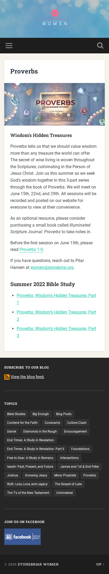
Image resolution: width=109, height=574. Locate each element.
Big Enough (41, 414)
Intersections (69, 458)
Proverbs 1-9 (31, 249)
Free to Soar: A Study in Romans (30, 458)
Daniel (11, 431)
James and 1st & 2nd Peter (79, 467)
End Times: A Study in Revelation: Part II (35, 449)
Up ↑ (100, 564)
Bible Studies (16, 414)
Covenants (52, 423)
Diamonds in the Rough (40, 431)
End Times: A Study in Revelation (30, 440)
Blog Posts (63, 414)
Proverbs (89, 475)
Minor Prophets (65, 475)
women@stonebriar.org (52, 267)
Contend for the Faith (22, 423)
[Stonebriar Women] (54, 19)
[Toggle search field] (100, 45)
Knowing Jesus (36, 475)
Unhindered (64, 493)
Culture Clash (77, 423)
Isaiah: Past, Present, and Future (30, 467)
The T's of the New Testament (28, 493)
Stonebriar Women (38, 564)
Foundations (80, 449)
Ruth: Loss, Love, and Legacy (27, 484)
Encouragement (75, 431)
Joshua (12, 475)
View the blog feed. (27, 376)
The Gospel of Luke (68, 484)
